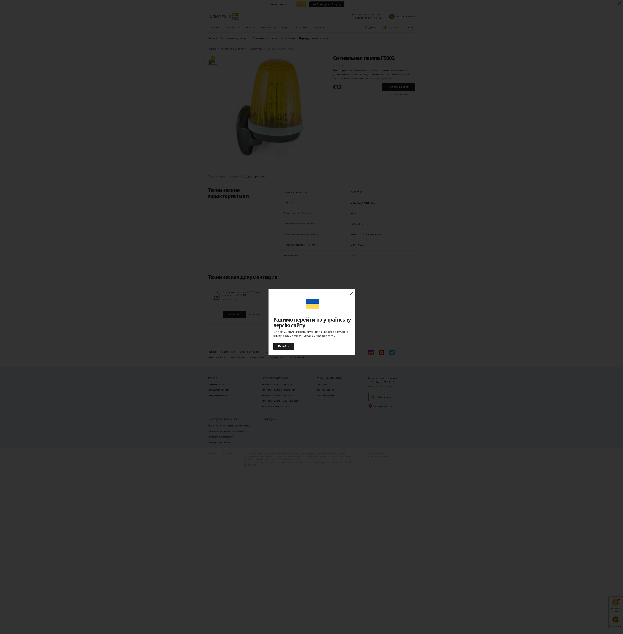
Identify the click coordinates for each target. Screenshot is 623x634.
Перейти (283, 346)
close (351, 294)
